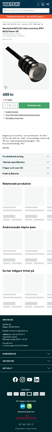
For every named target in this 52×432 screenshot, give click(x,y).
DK (29, 424)
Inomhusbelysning (19, 22)
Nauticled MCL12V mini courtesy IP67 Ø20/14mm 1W (23, 24)
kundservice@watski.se (18, 331)
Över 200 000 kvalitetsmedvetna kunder (23, 115)
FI (32, 424)
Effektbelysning (34, 22)
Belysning (6, 22)
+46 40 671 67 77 (18, 334)
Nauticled (7, 39)
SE (20, 424)
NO (24, 424)
